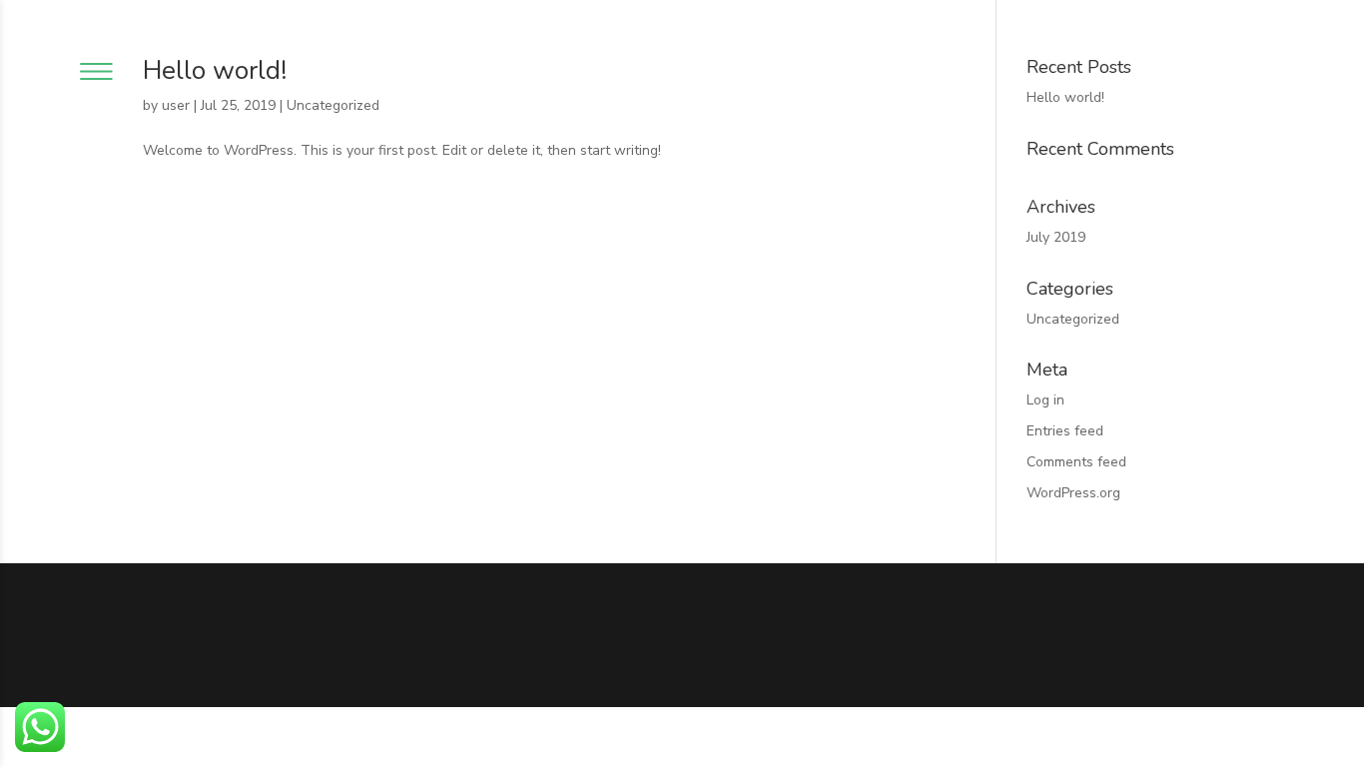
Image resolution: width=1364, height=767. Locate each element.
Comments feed (1076, 461)
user (176, 105)
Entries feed (1064, 430)
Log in (1045, 399)
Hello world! (215, 70)
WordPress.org (1073, 492)
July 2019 (1055, 237)
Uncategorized (333, 105)
